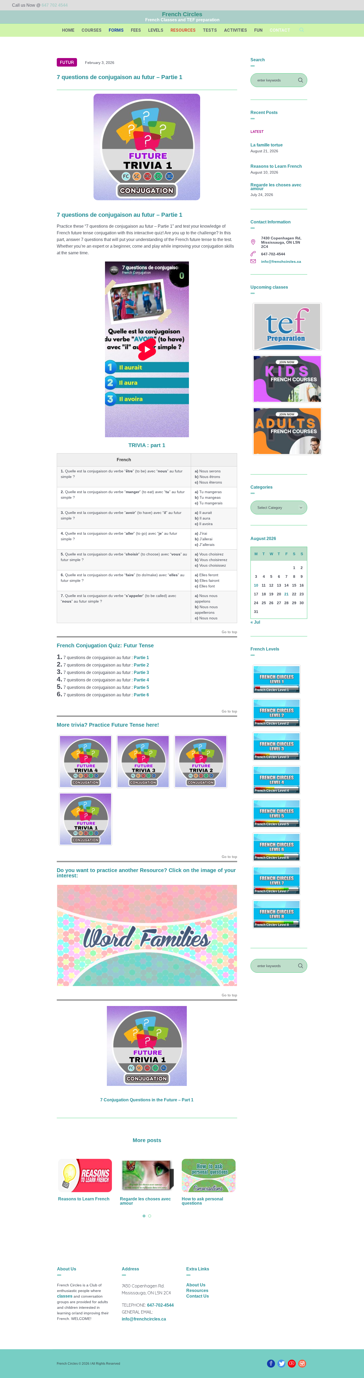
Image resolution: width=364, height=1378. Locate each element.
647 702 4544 (55, 5)
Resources (197, 1290)
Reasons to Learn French (276, 166)
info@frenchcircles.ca (281, 261)
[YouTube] (292, 1364)
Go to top (229, 632)
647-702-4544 (160, 1305)
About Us (195, 1285)
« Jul (255, 622)
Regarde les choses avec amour (83, 1201)
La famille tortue (266, 145)
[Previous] (68, 935)
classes (64, 1296)
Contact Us (197, 1296)
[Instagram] (302, 1364)
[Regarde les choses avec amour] (85, 1175)
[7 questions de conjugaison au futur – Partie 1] (147, 146)
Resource (152, 870)
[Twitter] (281, 1364)
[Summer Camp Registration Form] (209, 1175)
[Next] (226, 935)
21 (286, 594)
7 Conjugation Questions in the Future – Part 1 (146, 1100)
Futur (67, 62)
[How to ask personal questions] (147, 1175)
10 (256, 585)
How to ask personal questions (140, 1201)
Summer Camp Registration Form (200, 1201)
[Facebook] (271, 1364)
